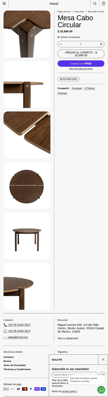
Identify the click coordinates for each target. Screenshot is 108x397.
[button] (94, 3)
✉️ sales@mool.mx (16, 337)
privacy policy (69, 391)
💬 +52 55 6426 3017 (17, 331)
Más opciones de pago (81, 69)
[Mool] (54, 3)
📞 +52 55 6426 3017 (17, 324)
